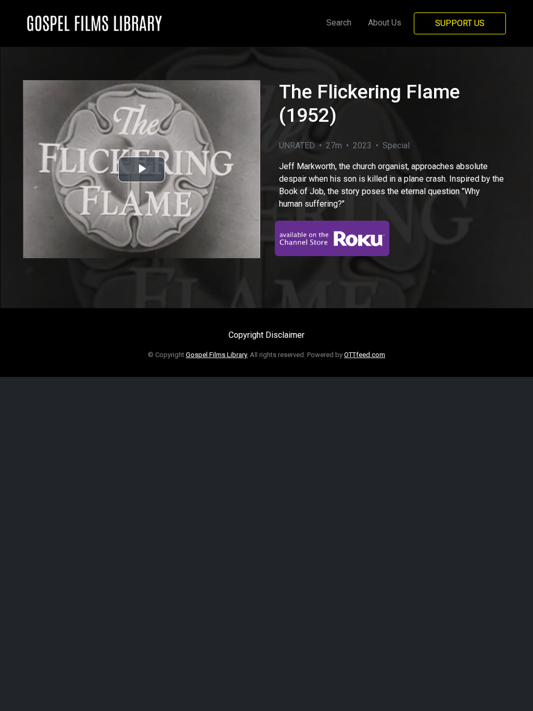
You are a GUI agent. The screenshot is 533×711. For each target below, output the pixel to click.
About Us (384, 23)
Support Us (460, 23)
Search (338, 23)
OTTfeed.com (364, 355)
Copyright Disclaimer (266, 335)
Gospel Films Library (216, 355)
